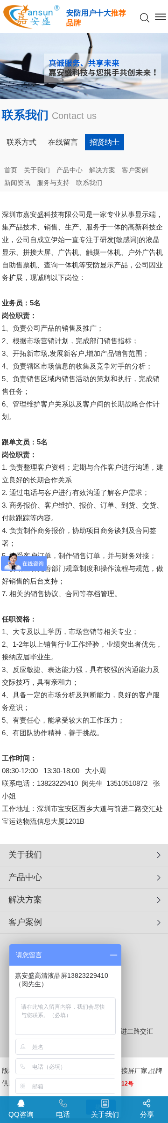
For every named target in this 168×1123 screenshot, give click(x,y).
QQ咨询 (21, 1114)
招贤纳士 (104, 142)
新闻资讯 (17, 182)
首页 (10, 170)
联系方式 (21, 142)
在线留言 (63, 142)
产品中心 (69, 170)
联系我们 (89, 182)
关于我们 (37, 170)
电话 (63, 1114)
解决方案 (102, 170)
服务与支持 (53, 182)
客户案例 (135, 170)
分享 (147, 1114)
